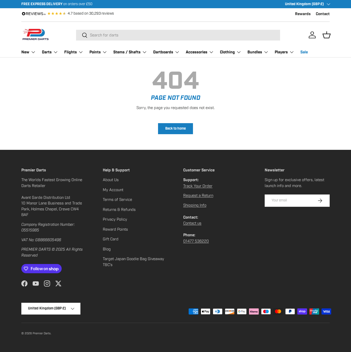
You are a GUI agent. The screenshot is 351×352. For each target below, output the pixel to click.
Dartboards (163, 52)
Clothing (227, 52)
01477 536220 (196, 241)
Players (281, 52)
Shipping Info (194, 205)
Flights (70, 52)
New (25, 52)
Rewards (303, 14)
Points (95, 52)
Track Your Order (198, 186)
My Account (113, 190)
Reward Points (115, 229)
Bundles (254, 52)
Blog (107, 249)
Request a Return (198, 195)
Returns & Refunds (119, 209)
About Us (111, 180)
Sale (304, 52)
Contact (323, 14)
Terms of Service (117, 199)
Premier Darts (42, 333)
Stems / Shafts (127, 52)
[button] (326, 35)
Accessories (196, 52)
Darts (47, 52)
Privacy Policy (115, 219)
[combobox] (178, 35)
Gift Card (110, 239)
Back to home (175, 128)
